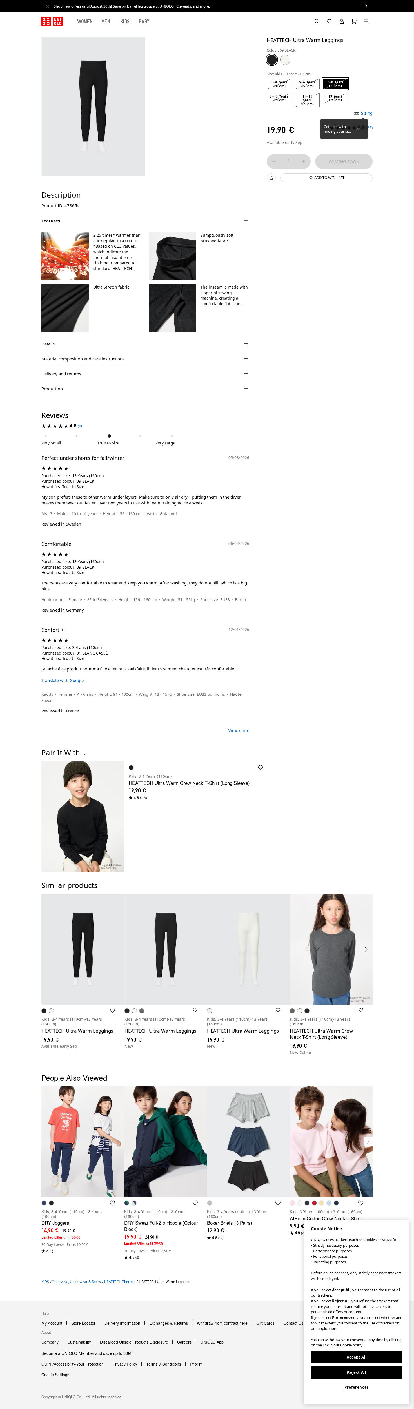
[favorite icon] (260, 767)
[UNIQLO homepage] (52, 21)
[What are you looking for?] (317, 21)
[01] (285, 60)
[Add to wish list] (112, 1011)
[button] (65, 256)
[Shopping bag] (354, 21)
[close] (47, 6)
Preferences (356, 1387)
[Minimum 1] (274, 161)
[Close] (358, 129)
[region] (356, 1312)
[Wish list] (329, 21)
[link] (213, 6)
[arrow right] (366, 949)
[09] (272, 60)
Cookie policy (351, 1345)
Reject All (356, 1372)
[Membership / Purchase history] (341, 21)
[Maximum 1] (303, 161)
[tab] (85, 21)
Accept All (357, 1357)
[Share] (271, 177)
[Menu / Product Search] (366, 21)
